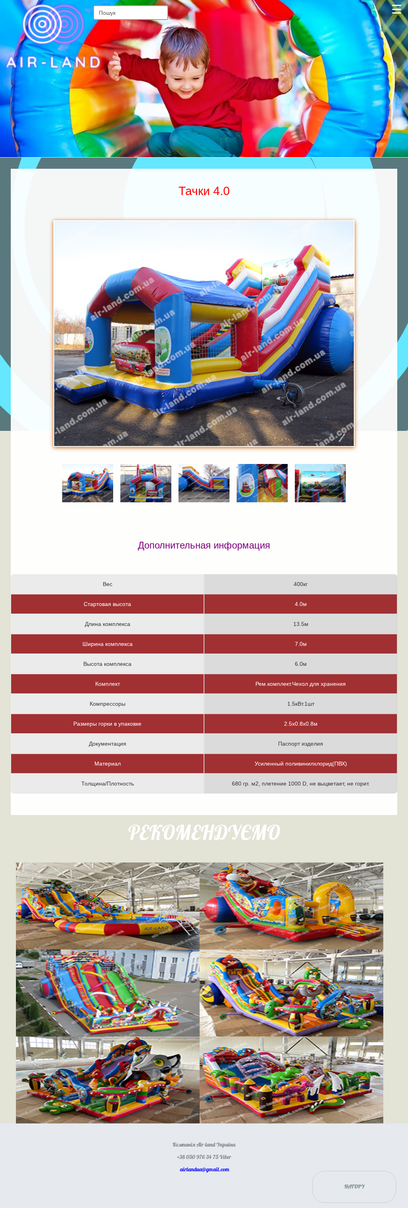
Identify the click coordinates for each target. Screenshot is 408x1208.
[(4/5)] (262, 471)
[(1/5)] (88, 471)
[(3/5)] (204, 471)
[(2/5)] (146, 471)
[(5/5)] (320, 471)
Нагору (354, 1187)
